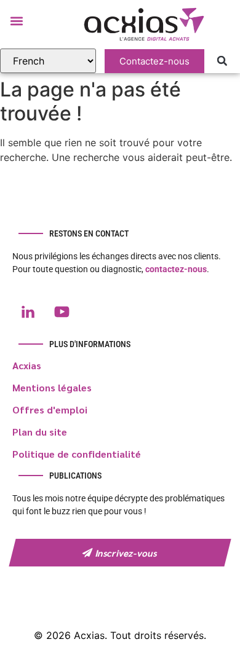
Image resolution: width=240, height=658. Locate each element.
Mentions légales (52, 387)
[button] (16, 20)
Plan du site (39, 431)
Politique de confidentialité (76, 453)
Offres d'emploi (49, 409)
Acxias (26, 365)
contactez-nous (176, 269)
